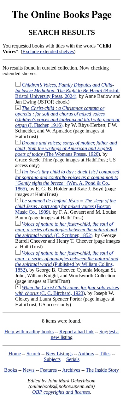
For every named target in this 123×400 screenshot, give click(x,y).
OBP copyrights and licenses (61, 392)
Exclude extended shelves (48, 51)
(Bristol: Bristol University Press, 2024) (67, 90)
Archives (71, 370)
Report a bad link (76, 331)
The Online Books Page (62, 14)
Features (48, 370)
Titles (105, 353)
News (28, 370)
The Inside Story (102, 370)
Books (10, 370)
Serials (72, 359)
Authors (86, 353)
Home (15, 353)
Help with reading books (29, 331)
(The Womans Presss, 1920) (66, 148)
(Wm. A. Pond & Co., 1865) (67, 180)
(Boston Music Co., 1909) (65, 206)
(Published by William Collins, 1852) (66, 261)
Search (33, 353)
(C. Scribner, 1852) (66, 229)
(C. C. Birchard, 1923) (67, 290)
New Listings (59, 353)
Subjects (52, 359)
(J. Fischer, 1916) (67, 116)
